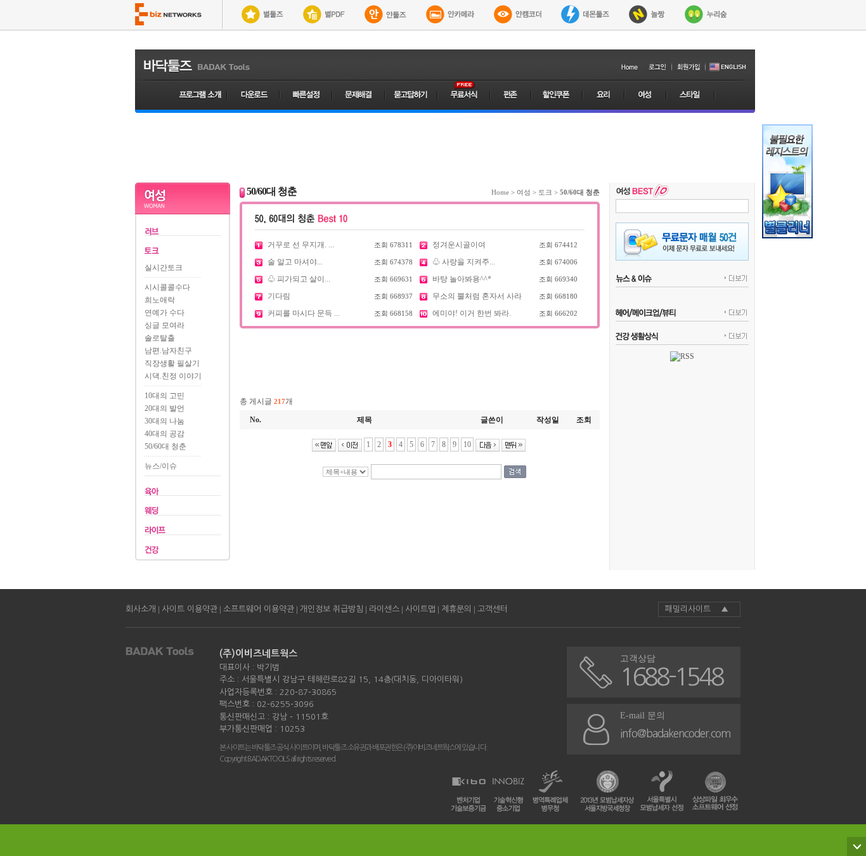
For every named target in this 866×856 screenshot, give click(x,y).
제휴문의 (456, 609)
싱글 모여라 (164, 325)
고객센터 (492, 609)
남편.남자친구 (168, 350)
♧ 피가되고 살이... (299, 279)
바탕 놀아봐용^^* (461, 279)
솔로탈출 (160, 338)
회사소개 (141, 609)
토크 (545, 192)
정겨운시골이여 (459, 244)
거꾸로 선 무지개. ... (301, 244)
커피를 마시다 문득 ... (304, 313)
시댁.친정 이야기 (173, 376)
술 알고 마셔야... (295, 261)
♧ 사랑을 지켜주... (463, 261)
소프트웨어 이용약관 (258, 609)
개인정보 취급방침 (331, 609)
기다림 (279, 296)
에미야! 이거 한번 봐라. (471, 313)
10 (467, 444)
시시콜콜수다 (167, 287)
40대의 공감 (164, 433)
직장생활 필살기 (172, 363)
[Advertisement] (445, 147)
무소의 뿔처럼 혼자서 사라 (477, 296)
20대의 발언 (164, 408)
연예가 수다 (164, 312)
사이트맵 (420, 609)
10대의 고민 (164, 395)
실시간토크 (164, 267)
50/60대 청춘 (165, 446)
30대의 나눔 (164, 421)
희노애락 (160, 299)
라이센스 (384, 609)
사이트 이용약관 (189, 609)
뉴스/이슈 (161, 466)
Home (500, 192)
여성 (524, 192)
